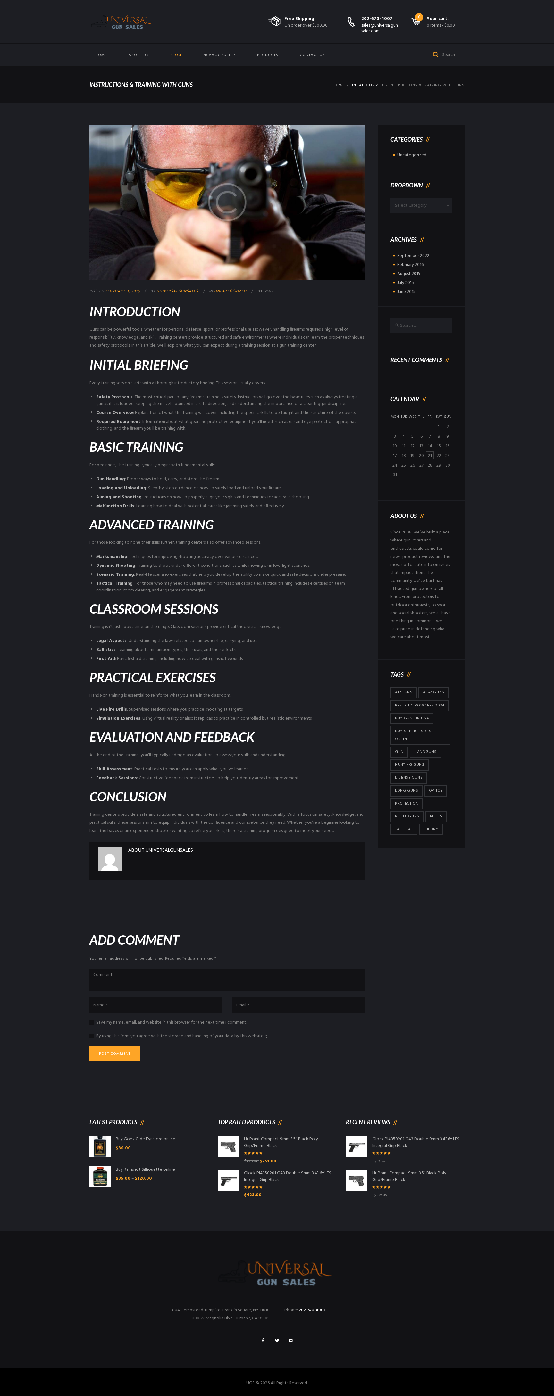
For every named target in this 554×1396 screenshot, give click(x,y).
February (410, 264)
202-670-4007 (376, 18)
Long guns (406, 791)
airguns (403, 692)
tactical (404, 829)
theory (431, 829)
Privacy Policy (219, 55)
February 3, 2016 (122, 291)
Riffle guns (407, 816)
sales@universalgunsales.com (379, 28)
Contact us (312, 55)
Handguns (425, 752)
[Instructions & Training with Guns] (227, 202)
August (408, 273)
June (406, 291)
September (413, 256)
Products (267, 55)
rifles (436, 816)
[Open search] (436, 54)
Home (101, 55)
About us (139, 55)
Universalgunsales (177, 291)
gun (399, 752)
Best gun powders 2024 (419, 705)
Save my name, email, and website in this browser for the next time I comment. (171, 1022)
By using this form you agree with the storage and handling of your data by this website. (181, 1036)
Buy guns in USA (412, 718)
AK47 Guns (433, 692)
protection (406, 803)
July (405, 282)
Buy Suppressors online (413, 735)
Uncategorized (366, 85)
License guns (409, 777)
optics (436, 791)
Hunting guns (409, 765)
